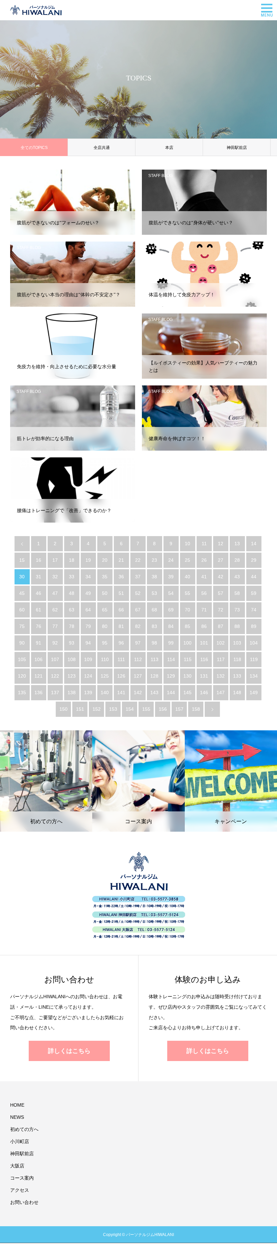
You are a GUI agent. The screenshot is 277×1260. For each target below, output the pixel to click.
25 (187, 560)
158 (196, 709)
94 (88, 643)
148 (237, 692)
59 (253, 593)
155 (146, 709)
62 (55, 609)
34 (88, 576)
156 (163, 709)
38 (154, 576)
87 (220, 626)
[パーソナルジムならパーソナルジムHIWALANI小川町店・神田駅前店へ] (36, 10)
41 (204, 576)
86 (204, 626)
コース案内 (22, 1178)
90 (22, 643)
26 (204, 560)
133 (237, 676)
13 (237, 543)
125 (105, 676)
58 (237, 593)
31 (38, 576)
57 (220, 593)
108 (72, 659)
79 (88, 626)
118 (237, 659)
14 (253, 543)
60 (22, 609)
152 (97, 709)
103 (237, 643)
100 (187, 643)
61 (38, 609)
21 (121, 560)
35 (104, 576)
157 (179, 709)
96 (121, 643)
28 (237, 560)
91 (38, 643)
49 (88, 593)
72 (220, 609)
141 (121, 692)
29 (253, 560)
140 (105, 692)
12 (220, 543)
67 (138, 609)
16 (38, 560)
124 (88, 676)
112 (138, 659)
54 (171, 593)
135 (22, 692)
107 (55, 659)
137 (55, 692)
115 (188, 659)
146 (204, 692)
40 (187, 576)
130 (187, 676)
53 (154, 593)
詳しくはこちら (69, 1051)
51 (121, 593)
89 (253, 626)
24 (171, 560)
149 (254, 692)
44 (253, 576)
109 (88, 659)
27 (220, 560)
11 (204, 543)
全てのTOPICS (34, 147)
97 (138, 643)
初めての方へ (24, 1129)
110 (105, 659)
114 (171, 659)
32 (55, 576)
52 (138, 593)
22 (138, 560)
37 (138, 576)
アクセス (19, 1190)
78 (71, 626)
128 (154, 676)
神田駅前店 (237, 147)
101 (204, 643)
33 (71, 576)
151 (80, 709)
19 (88, 560)
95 (104, 643)
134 (254, 676)
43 (237, 576)
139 (88, 692)
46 (38, 593)
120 (22, 676)
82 (138, 626)
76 (38, 626)
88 (237, 626)
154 (130, 709)
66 (121, 609)
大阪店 (17, 1165)
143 (154, 692)
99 (171, 643)
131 (204, 676)
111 (121, 659)
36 (121, 576)
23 (154, 560)
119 (254, 659)
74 (253, 609)
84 (171, 626)
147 (221, 692)
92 (55, 643)
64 (88, 609)
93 (71, 643)
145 (187, 692)
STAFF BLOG (29, 175)
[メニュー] (267, 10)
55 (187, 593)
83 (154, 626)
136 (38, 692)
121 (38, 676)
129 (171, 676)
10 (187, 543)
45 (22, 593)
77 (55, 626)
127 (138, 676)
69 (171, 609)
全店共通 (102, 147)
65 (104, 609)
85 (187, 626)
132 (221, 676)
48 (71, 593)
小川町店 (19, 1141)
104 (254, 643)
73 (237, 609)
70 (187, 609)
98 (154, 643)
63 (71, 609)
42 (220, 576)
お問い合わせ (24, 1202)
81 (121, 626)
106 (38, 659)
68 (154, 609)
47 (55, 593)
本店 (169, 147)
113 (154, 659)
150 (63, 709)
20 (104, 560)
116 (204, 659)
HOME (17, 1105)
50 (104, 593)
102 (221, 643)
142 (138, 692)
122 (55, 676)
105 (22, 659)
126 (121, 676)
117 (221, 659)
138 (72, 692)
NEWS (17, 1117)
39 (171, 576)
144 (171, 692)
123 (72, 676)
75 (22, 626)
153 (113, 709)
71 (204, 609)
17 (55, 560)
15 (22, 560)
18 (71, 560)
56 (204, 593)
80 (104, 626)
